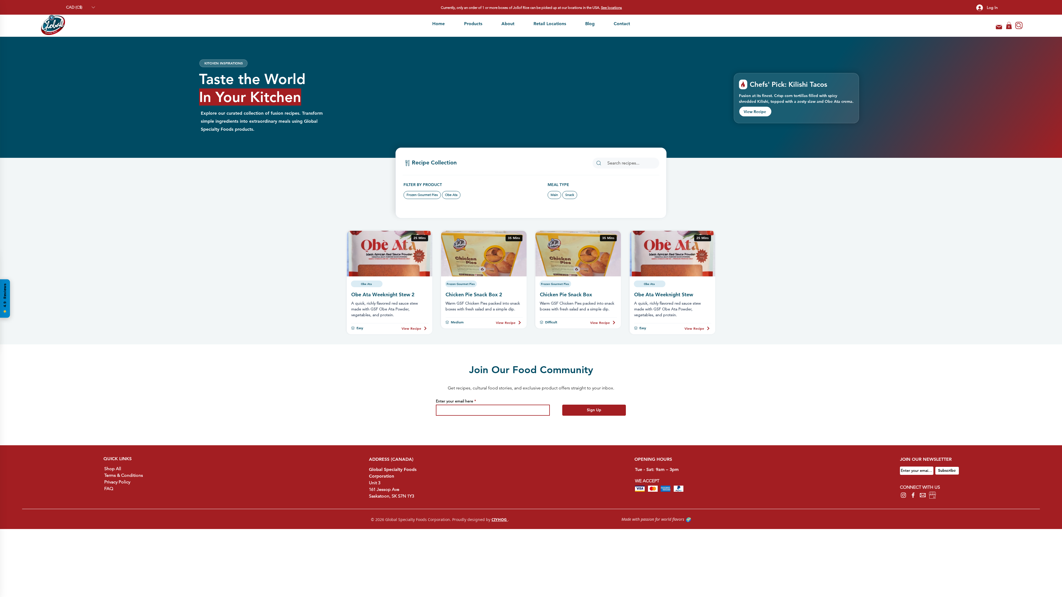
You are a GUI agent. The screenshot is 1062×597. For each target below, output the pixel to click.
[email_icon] (922, 495)
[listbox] (80, 7)
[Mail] (999, 27)
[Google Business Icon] (932, 495)
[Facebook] (913, 495)
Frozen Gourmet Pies (422, 195)
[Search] (1018, 25)
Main (554, 195)
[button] (80, 7)
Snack (569, 195)
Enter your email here (454, 401)
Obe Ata (451, 195)
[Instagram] (903, 495)
